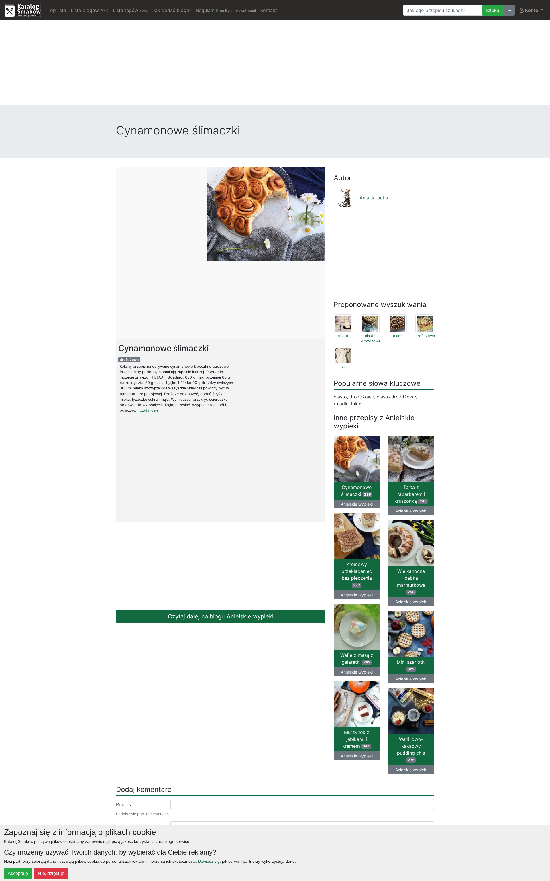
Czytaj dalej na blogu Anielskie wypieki (221, 616)
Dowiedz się (209, 861)
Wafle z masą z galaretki (356, 658)
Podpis (123, 804)
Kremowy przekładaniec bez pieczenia (356, 574)
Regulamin (226, 10)
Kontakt (268, 10)
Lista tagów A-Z (130, 10)
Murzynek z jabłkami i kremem (356, 739)
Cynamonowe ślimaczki (356, 490)
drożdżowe (129, 359)
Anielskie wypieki (357, 504)
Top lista (57, 10)
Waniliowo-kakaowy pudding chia (411, 749)
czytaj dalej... (151, 410)
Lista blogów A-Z (89, 10)
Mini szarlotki (411, 665)
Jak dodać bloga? (171, 10)
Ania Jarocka (374, 198)
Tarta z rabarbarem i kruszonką (410, 494)
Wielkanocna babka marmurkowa (411, 581)
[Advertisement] (275, 65)
